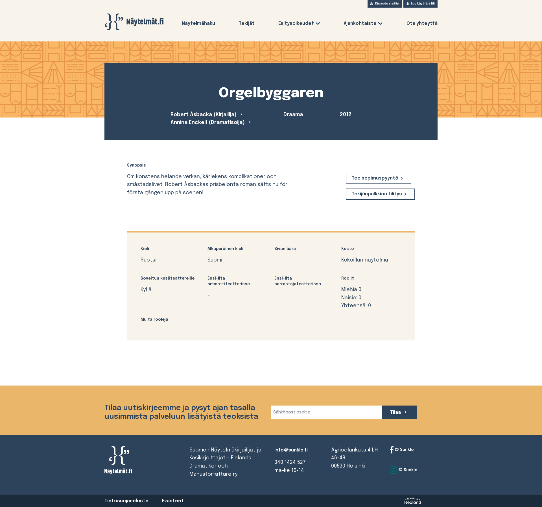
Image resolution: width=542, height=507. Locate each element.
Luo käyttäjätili (423, 3)
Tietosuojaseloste (126, 501)
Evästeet (173, 501)
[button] (317, 25)
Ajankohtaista (360, 23)
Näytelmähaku (198, 23)
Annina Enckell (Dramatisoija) (208, 122)
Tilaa (396, 412)
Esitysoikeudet (296, 23)
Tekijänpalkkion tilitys (377, 194)
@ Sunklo (404, 449)
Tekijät (247, 23)
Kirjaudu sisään (387, 3)
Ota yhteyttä (422, 23)
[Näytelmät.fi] (134, 22)
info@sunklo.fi (291, 450)
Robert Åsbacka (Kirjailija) (204, 114)
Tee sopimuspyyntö (375, 178)
